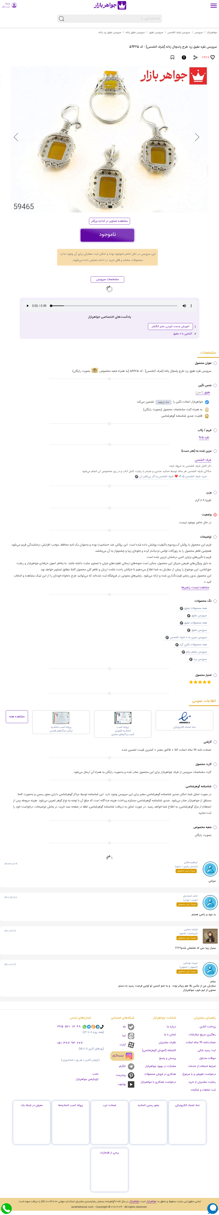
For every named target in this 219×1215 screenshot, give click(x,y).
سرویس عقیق (156, 32)
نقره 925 (204, 438)
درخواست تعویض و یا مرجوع (199, 1074)
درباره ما (171, 1026)
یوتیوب (122, 1084)
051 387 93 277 (70, 1043)
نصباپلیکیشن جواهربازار (87, 1077)
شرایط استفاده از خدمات (202, 1066)
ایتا (124, 1035)
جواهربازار (212, 32)
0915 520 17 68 (69, 1026)
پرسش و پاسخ (167, 1058)
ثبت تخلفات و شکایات (203, 1090)
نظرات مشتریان (167, 1042)
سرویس (198, 32)
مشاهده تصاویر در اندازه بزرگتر (109, 221)
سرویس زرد (200, 659)
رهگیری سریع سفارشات (202, 1034)
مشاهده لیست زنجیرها (195, 588)
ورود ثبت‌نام (6, 5)
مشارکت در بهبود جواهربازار (160, 1066)
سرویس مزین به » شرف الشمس (188, 637)
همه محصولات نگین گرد (193, 644)
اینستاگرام (120, 1053)
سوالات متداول (207, 1058)
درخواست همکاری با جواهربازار (158, 1082)
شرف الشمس (203, 460)
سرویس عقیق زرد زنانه (109, 32)
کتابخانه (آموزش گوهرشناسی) (159, 1050)
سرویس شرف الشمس (178, 32)
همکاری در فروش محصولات (160, 1074)
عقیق (202, 393)
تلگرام (120, 1064)
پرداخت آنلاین (208, 1026)
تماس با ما (170, 1034)
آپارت (123, 1044)
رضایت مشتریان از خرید (202, 1082)
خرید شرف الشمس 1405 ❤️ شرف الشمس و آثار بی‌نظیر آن (173, 476)
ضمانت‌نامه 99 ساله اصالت (201, 1042)
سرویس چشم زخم (196, 652)
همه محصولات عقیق (195, 608)
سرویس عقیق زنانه (135, 32)
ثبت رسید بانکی (207, 1050)
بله (124, 1026)
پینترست (121, 1075)
